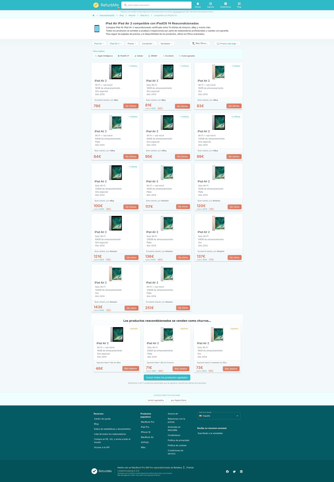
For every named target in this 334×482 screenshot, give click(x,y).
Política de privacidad (178, 440)
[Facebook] (227, 471)
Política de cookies (177, 445)
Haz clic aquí (177, 12)
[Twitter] (234, 471)
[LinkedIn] (241, 471)
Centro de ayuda (102, 418)
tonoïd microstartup (126, 471)
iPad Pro (145, 427)
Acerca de (173, 413)
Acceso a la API (101, 447)
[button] (99, 43)
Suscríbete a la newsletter (210, 433)
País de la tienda (205, 412)
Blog (96, 424)
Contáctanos (174, 435)
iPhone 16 (145, 432)
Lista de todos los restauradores (110, 434)
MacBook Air (147, 437)
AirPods (145, 442)
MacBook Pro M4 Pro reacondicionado (151, 467)
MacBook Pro (147, 422)
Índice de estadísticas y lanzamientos (112, 429)
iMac (143, 447)
